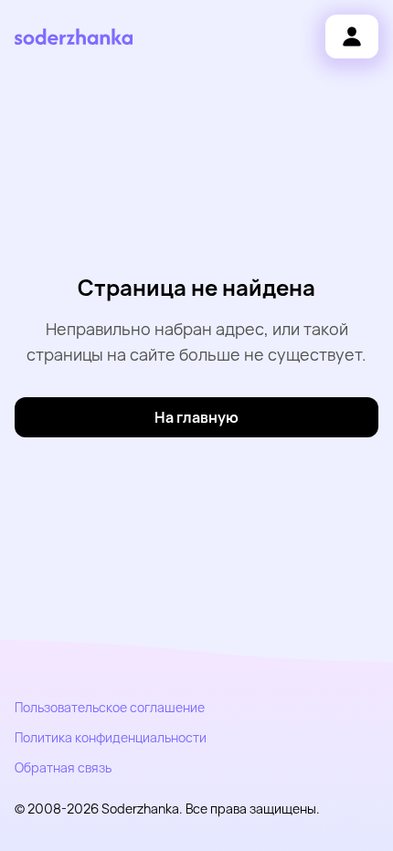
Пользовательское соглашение (110, 707)
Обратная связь (63, 767)
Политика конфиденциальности (111, 737)
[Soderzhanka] (74, 37)
